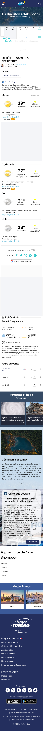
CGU (20, 709)
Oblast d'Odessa (15, 8)
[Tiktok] (35, 690)
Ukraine (7, 8)
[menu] (3, 3)
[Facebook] (8, 690)
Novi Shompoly (24, 8)
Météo (2, 8)
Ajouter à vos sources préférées (23, 261)
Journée (8, 41)
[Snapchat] (19, 690)
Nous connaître (8, 653)
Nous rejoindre (7, 657)
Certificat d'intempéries (11, 646)
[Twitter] (13, 690)
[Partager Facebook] (21, 255)
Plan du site (33, 709)
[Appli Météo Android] (29, 701)
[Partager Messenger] (30, 255)
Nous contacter (8, 661)
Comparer (33, 41)
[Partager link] (16, 255)
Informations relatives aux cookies (22, 713)
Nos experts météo (9, 642)
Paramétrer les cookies (32, 716)
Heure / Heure (20, 41)
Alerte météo (7, 650)
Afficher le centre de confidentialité (22, 720)
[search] (39, 3)
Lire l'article (32, 541)
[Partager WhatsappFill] (35, 255)
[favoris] (39, 13)
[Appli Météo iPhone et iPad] (13, 701)
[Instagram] (24, 690)
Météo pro (5, 679)
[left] (2, 31)
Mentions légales (11, 709)
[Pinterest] (30, 690)
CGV (25, 709)
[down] (21, 483)
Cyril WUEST (21, 65)
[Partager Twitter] (25, 255)
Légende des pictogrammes (13, 665)
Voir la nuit (35, 95)
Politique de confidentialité (14, 716)
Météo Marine (7, 676)
